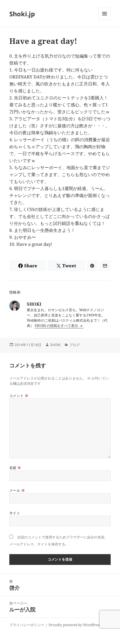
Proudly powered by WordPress (75, 624)
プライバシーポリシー (26, 624)
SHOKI (55, 344)
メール (17, 490)
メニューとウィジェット (104, 19)
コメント (19, 395)
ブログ (74, 344)
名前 (15, 467)
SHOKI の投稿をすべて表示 (57, 325)
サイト (14, 513)
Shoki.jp (22, 13)
